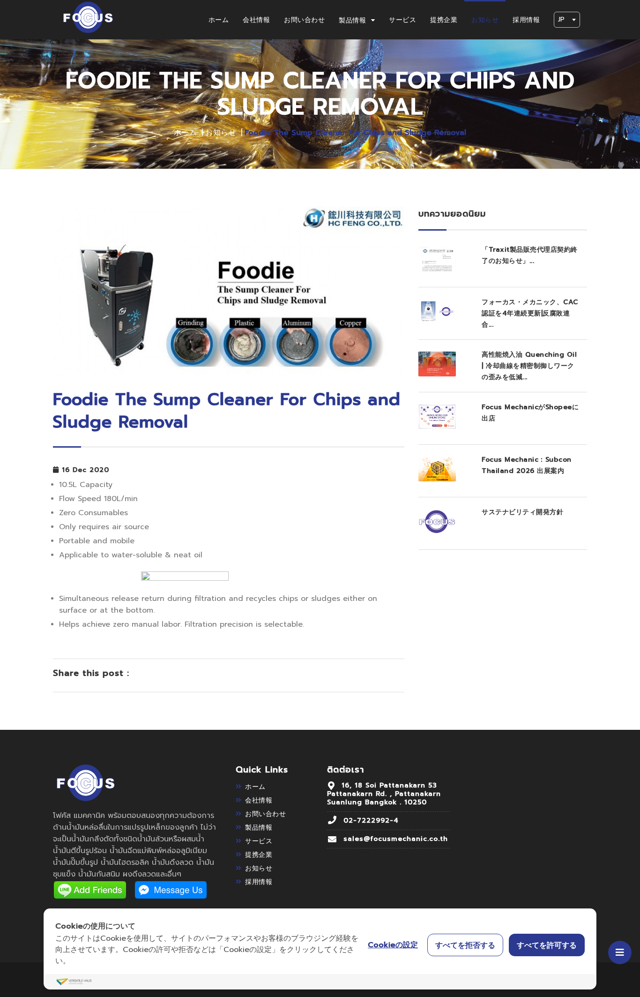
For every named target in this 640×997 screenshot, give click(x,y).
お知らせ (485, 20)
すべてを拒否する (465, 945)
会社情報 (256, 20)
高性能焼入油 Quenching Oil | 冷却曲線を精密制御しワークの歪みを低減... (529, 366)
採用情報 (526, 20)
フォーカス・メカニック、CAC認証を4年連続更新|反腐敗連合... (530, 313)
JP (561, 19)
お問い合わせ (304, 20)
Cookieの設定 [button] (393, 945)
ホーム (218, 20)
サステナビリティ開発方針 (522, 512)
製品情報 (354, 20)
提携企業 (443, 20)
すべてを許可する (547, 945)
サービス (402, 20)
